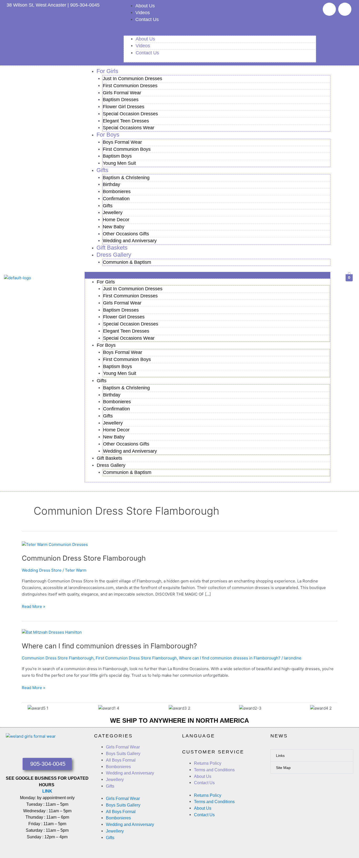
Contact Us (147, 19)
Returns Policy (207, 763)
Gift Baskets (109, 458)
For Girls (107, 71)
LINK (47, 791)
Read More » (33, 606)
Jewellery (112, 212)
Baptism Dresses (121, 99)
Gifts (102, 170)
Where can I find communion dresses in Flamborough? (109, 646)
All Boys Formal (121, 760)
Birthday (111, 184)
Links (280, 755)
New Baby (113, 226)
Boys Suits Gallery (123, 753)
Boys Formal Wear (122, 142)
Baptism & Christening (126, 177)
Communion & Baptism (127, 262)
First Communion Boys (127, 149)
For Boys (107, 134)
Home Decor (116, 219)
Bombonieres (117, 191)
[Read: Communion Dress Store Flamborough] (55, 544)
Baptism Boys (117, 156)
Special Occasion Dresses (130, 113)
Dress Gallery (113, 254)
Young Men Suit (119, 163)
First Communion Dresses (130, 85)
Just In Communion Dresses (132, 78)
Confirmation (116, 198)
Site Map (283, 768)
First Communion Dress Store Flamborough (136, 657)
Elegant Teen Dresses (126, 120)
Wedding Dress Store (41, 570)
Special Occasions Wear (128, 127)
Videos (142, 12)
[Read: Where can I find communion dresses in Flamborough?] (52, 632)
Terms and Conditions (214, 770)
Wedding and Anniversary (130, 240)
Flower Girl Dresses (123, 106)
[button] (220, 32)
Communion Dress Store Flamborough (84, 558)
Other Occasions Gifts (126, 233)
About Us (145, 5)
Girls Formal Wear (122, 92)
